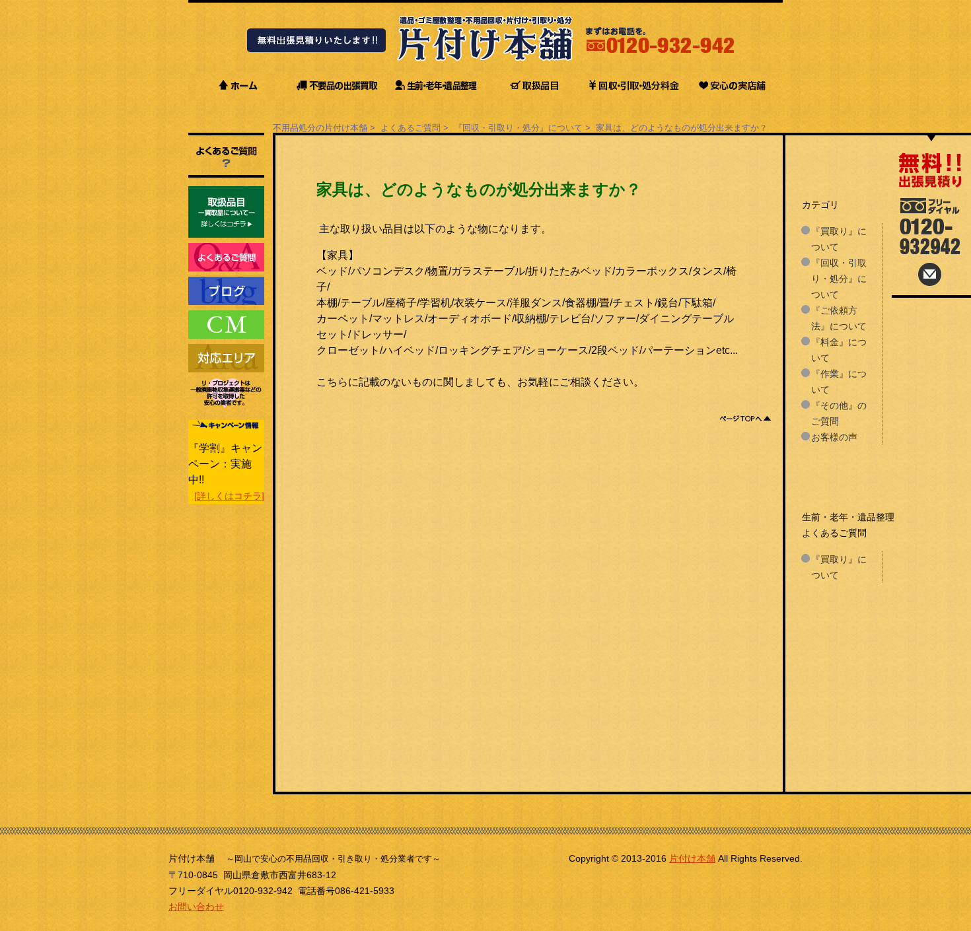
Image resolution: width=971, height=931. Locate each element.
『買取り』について (839, 239)
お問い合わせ (196, 906)
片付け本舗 (692, 858)
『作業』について (839, 381)
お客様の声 (834, 437)
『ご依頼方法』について (839, 318)
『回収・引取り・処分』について (518, 128)
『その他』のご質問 (839, 413)
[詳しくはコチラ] (229, 496)
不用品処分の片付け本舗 (320, 128)
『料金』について (839, 350)
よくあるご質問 (410, 128)
